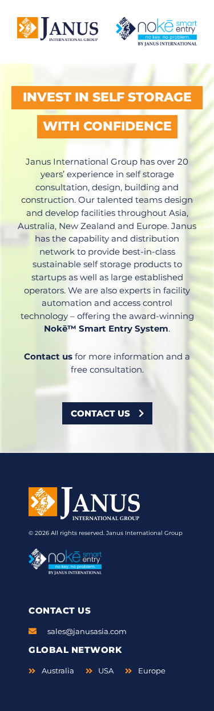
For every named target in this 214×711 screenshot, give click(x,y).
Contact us (48, 356)
